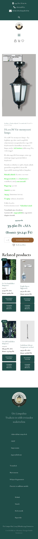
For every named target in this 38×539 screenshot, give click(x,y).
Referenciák (19, 511)
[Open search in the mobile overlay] (19, 17)
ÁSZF (13, 441)
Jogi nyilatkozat (16, 455)
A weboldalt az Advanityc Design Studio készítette (19, 531)
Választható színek (26, 206)
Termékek (13, 466)
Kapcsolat (18, 518)
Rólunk (17, 497)
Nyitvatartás (14, 473)
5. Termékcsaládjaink (13, 123)
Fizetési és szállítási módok (19, 486)
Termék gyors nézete (9, 307)
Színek (17, 504)
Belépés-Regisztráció (17, 479)
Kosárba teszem (22, 240)
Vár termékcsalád (22, 123)
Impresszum (15, 448)
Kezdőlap (6, 123)
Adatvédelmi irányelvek (19, 434)
